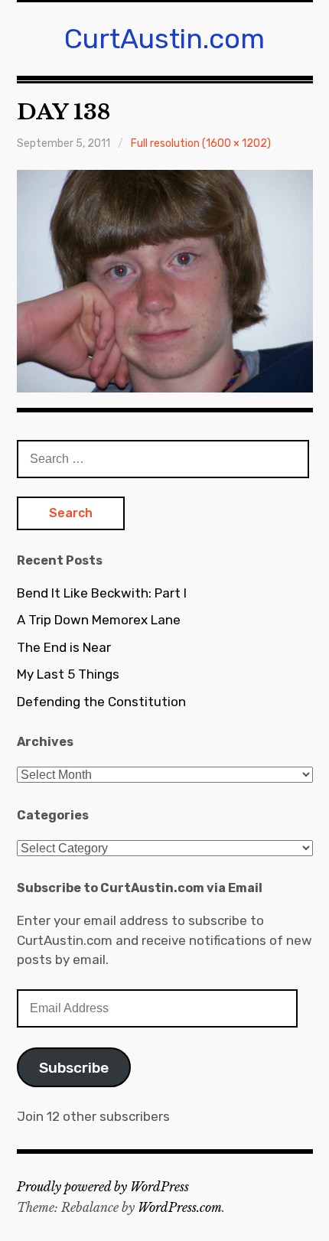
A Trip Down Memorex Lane (99, 619)
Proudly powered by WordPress (103, 1186)
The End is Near (64, 647)
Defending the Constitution (101, 701)
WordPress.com (180, 1207)
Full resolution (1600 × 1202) (201, 143)
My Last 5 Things (68, 674)
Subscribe (74, 1068)
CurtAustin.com (164, 38)
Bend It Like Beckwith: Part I (102, 593)
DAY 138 (63, 112)
